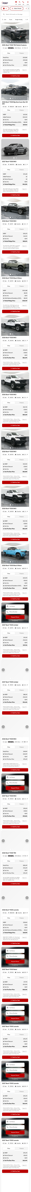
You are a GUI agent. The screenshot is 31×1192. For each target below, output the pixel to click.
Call (23, 4)
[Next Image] (27, 32)
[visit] (16, 2)
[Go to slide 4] (18, 41)
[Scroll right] (28, 8)
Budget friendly (18, 19)
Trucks (10, 19)
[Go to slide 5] (20, 41)
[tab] (8, 53)
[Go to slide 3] (15, 41)
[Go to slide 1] (10, 41)
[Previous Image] (3, 32)
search (19, 4)
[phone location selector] (23, 2)
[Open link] (11, 48)
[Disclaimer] (3, 60)
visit (16, 4)
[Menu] (27, 2)
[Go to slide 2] (13, 41)
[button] (16, 3)
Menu (28, 4)
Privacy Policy (15, 620)
